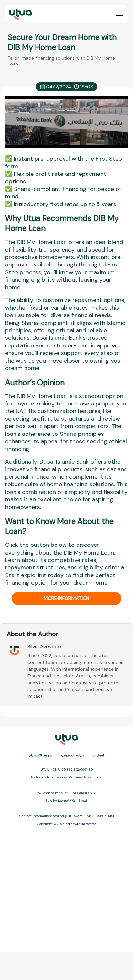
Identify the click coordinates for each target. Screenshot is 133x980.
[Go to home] (20, 14)
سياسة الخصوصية (72, 755)
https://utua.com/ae (81, 824)
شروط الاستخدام (40, 755)
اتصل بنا (98, 755)
